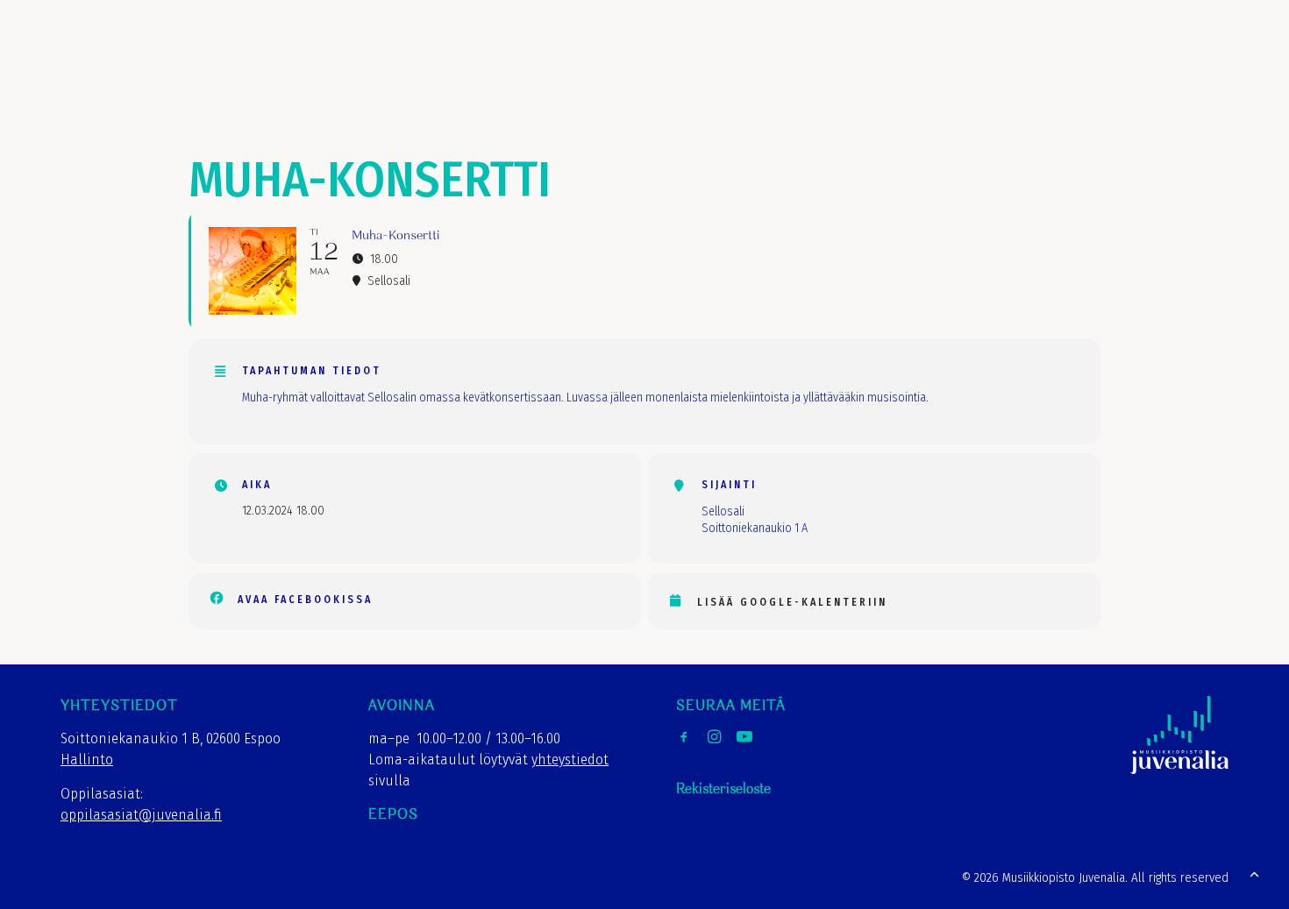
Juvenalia (637, 60)
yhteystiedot (570, 759)
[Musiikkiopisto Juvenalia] (78, 55)
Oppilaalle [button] (1012, 60)
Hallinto (87, 759)
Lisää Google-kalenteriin (792, 602)
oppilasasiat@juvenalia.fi (141, 815)
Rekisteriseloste (723, 789)
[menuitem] (637, 60)
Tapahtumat (910, 60)
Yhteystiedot (1117, 60)
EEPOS (393, 814)
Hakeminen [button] (810, 60)
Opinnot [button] (722, 60)
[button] (1205, 55)
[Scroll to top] (1254, 872)
